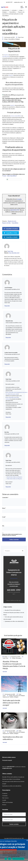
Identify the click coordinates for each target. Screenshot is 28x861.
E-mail (4, 517)
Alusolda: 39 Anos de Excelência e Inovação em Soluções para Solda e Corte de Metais (13, 612)
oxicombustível (5, 56)
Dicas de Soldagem (20, 695)
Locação (4, 800)
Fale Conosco (5, 798)
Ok (5, 858)
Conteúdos (5, 795)
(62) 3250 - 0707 (13, 590)
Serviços (4, 804)
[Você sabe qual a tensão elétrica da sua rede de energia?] (14, 684)
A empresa (4, 793)
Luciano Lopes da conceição (11, 352)
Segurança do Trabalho (8, 697)
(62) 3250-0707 (9, 2)
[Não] (26, 855)
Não (10, 858)
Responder (7, 305)
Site (3, 525)
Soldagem (17, 39)
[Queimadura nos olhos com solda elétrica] (14, 720)
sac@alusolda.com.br (18, 2)
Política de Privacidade (7, 802)
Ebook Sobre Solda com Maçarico (14, 477)
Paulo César (21, 37)
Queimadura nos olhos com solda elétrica (14, 621)
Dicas (14, 695)
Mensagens (18, 658)
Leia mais (5, 671)
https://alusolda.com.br (14, 252)
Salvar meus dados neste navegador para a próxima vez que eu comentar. (12, 535)
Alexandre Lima (9, 320)
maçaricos (6, 54)
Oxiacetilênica (11, 39)
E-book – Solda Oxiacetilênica (9, 175)
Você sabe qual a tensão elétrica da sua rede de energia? (11, 702)
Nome (4, 508)
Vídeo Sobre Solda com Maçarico (14, 478)
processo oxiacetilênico (15, 115)
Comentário (5, 497)
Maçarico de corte (12, 221)
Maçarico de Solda (6, 223)
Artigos (6, 39)
